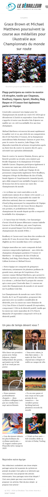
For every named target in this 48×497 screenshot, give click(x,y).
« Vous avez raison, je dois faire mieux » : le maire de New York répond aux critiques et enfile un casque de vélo (35, 357)
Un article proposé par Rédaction (18, 86)
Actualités (24, 18)
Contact (12, 493)
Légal (7, 493)
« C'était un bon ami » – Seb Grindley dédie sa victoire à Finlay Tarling (35, 438)
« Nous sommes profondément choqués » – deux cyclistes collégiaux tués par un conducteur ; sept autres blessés (12, 399)
